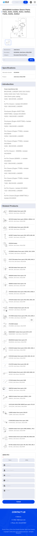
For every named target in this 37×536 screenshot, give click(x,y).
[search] (25, 2)
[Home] (6, 2)
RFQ (31, 59)
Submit (18, 501)
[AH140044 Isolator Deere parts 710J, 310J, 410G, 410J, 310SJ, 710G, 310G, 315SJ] (18, 28)
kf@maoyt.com (19, 520)
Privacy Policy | (5, 529)
